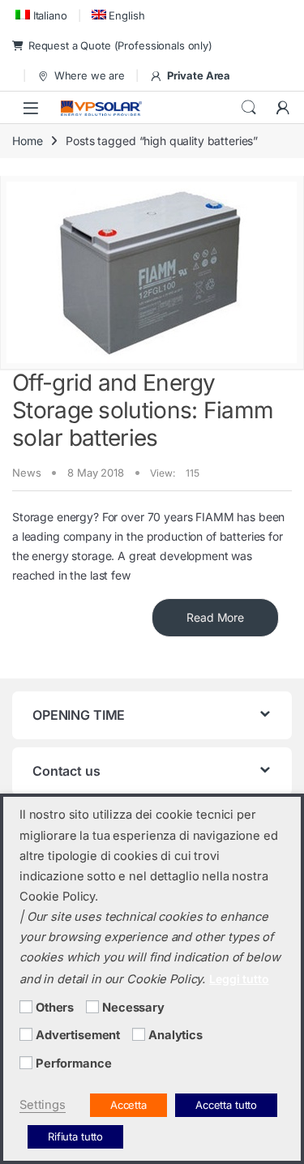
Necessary (133, 1007)
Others (55, 1007)
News (26, 472)
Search (249, 108)
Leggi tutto (238, 979)
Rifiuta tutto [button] (75, 1136)
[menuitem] (39, 15)
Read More (215, 617)
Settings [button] (42, 1105)
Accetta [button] (128, 1104)
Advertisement (78, 1035)
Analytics (175, 1035)
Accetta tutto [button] (226, 1104)
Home (27, 141)
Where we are (89, 75)
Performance (73, 1063)
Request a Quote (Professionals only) (120, 45)
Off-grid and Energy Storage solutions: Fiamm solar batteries (142, 410)
